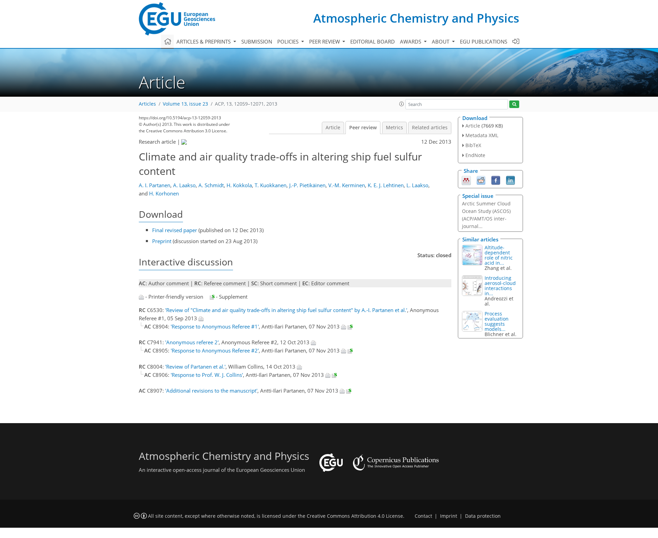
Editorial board (372, 41)
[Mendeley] (466, 179)
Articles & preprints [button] (204, 41)
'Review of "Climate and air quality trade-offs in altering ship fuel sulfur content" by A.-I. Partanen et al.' (286, 310)
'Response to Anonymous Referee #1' (215, 326)
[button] (401, 104)
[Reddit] (481, 179)
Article (333, 127)
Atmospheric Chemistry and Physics (416, 18)
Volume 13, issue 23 (185, 104)
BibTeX (473, 145)
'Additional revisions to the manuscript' (211, 390)
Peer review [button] (325, 41)
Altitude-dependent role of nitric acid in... (499, 255)
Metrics (394, 127)
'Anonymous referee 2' (192, 342)
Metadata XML (481, 135)
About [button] (441, 41)
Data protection (483, 516)
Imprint (448, 516)
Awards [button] (411, 41)
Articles (147, 104)
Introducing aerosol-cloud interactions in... (500, 286)
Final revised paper (174, 230)
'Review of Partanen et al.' (195, 366)
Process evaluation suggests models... (497, 321)
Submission (256, 41)
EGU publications (483, 41)
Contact (423, 516)
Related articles (430, 127)
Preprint (161, 241)
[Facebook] (495, 179)
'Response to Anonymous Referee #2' (215, 350)
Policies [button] (288, 41)
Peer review (363, 127)
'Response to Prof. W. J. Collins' (207, 374)
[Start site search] (514, 104)
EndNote (475, 155)
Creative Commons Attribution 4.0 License (355, 516)
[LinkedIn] (510, 179)
